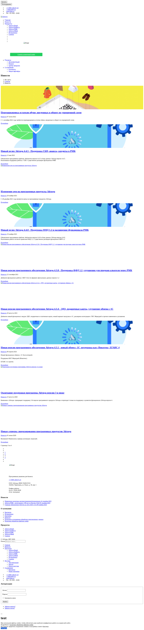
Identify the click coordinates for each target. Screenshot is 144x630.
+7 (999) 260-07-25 (12, 8)
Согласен (4, 628)
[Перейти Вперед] (5, 459)
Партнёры (8, 516)
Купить (4, 2)
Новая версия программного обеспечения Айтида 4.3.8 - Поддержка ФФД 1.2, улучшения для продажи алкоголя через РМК (66, 270)
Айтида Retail (13, 25)
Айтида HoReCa (14, 27)
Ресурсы (8, 60)
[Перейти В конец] (5, 461)
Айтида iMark (13, 31)
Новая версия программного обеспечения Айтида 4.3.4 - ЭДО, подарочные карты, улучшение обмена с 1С (57, 309)
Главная (7, 20)
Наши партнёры (14, 71)
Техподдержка (6, 4)
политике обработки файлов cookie (21, 625)
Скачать (11, 34)
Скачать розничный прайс (26, 54)
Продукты (8, 24)
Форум (11, 64)
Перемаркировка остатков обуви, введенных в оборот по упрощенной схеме (41, 112)
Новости (8, 22)
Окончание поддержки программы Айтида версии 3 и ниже (32, 392)
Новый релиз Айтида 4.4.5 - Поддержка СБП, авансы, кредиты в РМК (38, 151)
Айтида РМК (13, 29)
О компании (9, 68)
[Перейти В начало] (5, 449)
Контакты (12, 69)
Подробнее (4, 123)
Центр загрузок (14, 66)
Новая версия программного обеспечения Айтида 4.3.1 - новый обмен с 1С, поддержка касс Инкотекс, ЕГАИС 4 (60, 347)
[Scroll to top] (1, 611)
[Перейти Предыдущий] (5, 450)
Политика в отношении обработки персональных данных (24, 519)
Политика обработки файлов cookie (17, 521)
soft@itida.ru (10, 11)
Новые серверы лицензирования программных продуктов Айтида (36, 431)
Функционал (13, 32)
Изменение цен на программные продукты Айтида (28, 191)
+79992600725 (11, 10)
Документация (14, 62)
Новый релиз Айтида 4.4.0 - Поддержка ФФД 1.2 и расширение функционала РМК (45, 230)
